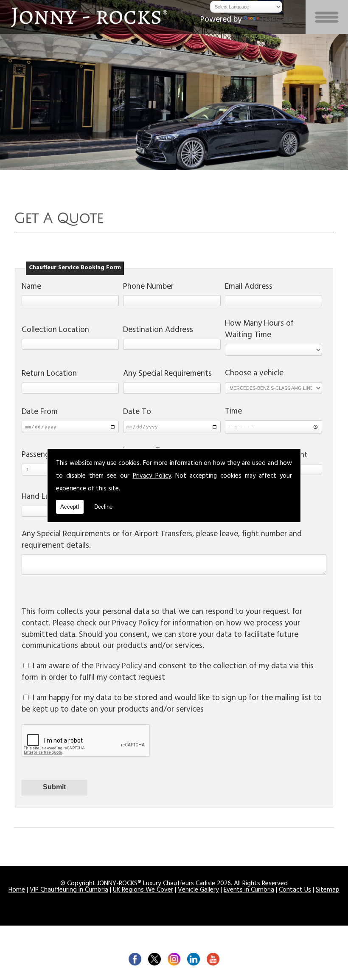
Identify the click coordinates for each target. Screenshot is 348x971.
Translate (276, 20)
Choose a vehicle (254, 374)
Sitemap (328, 890)
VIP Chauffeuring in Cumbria (69, 890)
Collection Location (55, 331)
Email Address (248, 287)
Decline (103, 507)
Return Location (49, 374)
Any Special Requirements (167, 374)
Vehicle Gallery (198, 890)
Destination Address (158, 331)
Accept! (69, 507)
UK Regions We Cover (143, 890)
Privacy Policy (152, 476)
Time (233, 412)
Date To (137, 413)
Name (31, 287)
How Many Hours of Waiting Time (259, 330)
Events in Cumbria (249, 890)
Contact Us (295, 890)
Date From (40, 413)
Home (16, 890)
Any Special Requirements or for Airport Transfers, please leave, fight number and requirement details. (162, 540)
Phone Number (148, 287)
